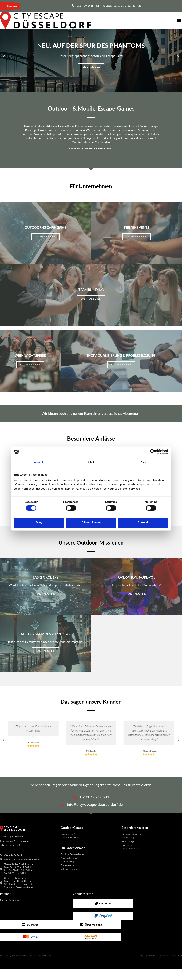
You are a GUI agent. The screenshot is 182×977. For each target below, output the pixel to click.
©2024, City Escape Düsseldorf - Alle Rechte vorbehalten (25, 955)
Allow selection (91, 522)
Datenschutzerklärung (166, 955)
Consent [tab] (37, 462)
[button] (4, 57)
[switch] (71, 508)
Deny (39, 522)
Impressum (150, 955)
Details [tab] (91, 462)
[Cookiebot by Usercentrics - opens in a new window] (152, 451)
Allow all (143, 522)
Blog (141, 955)
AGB (180, 955)
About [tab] (144, 462)
